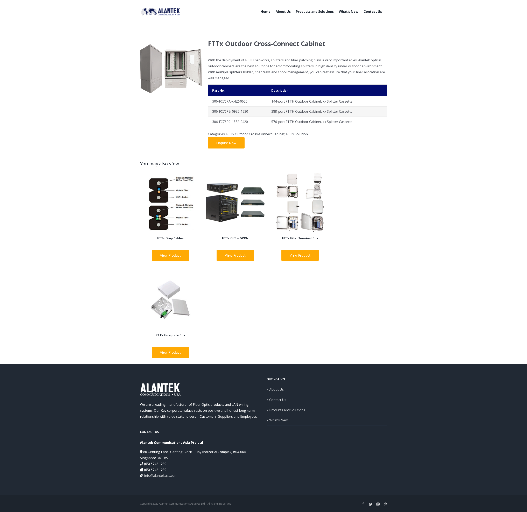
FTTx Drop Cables (170, 238)
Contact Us (277, 399)
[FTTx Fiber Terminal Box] (300, 202)
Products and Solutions (287, 410)
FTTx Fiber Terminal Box (300, 238)
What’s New (278, 420)
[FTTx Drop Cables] (170, 202)
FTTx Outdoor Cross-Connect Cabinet (255, 134)
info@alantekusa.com (160, 475)
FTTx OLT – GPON (235, 238)
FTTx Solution (297, 134)
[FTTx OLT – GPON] (235, 202)
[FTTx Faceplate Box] (170, 299)
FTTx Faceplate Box (170, 335)
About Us (276, 389)
